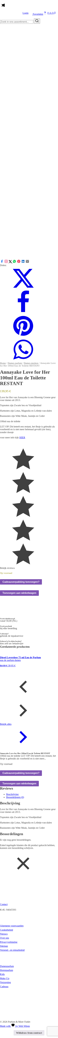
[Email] (27, 262)
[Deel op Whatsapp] (14, 262)
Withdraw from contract (29, 1033)
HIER (22, 437)
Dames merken (31, 363)
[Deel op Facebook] (2, 262)
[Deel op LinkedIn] (23, 262)
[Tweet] (11, 262)
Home (3, 363)
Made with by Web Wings (15, 1026)
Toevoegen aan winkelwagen (19, 593)
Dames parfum (15, 363)
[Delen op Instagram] (6, 262)
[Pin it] (19, 262)
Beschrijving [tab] (12, 794)
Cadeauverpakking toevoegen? (20, 582)
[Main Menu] (2, 5)
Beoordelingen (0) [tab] (15, 797)
